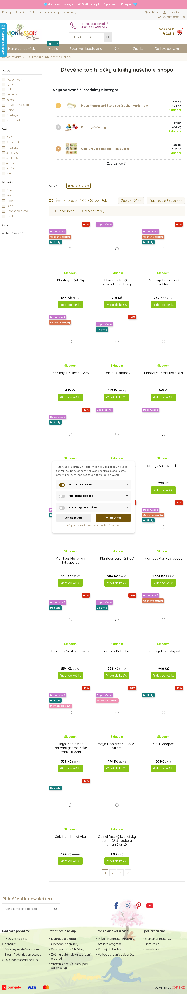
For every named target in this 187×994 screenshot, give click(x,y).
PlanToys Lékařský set (163, 651)
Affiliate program (109, 944)
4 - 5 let (11, 163)
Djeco (10, 84)
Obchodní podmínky (64, 944)
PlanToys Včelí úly (93, 127)
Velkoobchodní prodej (44, 12)
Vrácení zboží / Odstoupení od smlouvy (69, 966)
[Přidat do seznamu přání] (67, 276)
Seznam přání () (173, 17)
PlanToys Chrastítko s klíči (163, 373)
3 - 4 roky (12, 157)
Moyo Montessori (17, 105)
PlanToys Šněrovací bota (163, 466)
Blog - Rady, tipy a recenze (22, 954)
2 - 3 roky (12, 152)
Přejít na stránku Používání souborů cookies (93, 525)
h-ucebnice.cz (154, 949)
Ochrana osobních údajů (67, 949)
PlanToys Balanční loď (116, 558)
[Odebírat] (55, 909)
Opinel (10, 110)
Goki (9, 89)
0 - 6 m (10, 137)
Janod (10, 99)
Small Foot (13, 120)
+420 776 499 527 (16, 938)
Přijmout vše (113, 517)
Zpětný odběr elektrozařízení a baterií (70, 956)
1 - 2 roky (12, 147)
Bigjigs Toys (14, 79)
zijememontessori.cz (158, 938)
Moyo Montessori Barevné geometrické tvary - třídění (70, 748)
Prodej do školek (13, 12)
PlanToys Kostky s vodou (163, 558)
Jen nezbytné (74, 517)
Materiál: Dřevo (79, 185)
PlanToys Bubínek (116, 373)
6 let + (10, 173)
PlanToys (12, 115)
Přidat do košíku (70, 305)
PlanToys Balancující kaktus (163, 282)
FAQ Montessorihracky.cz (21, 960)
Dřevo (10, 190)
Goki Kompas (163, 744)
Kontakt (10, 944)
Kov (9, 195)
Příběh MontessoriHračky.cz (116, 938)
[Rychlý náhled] (73, 276)
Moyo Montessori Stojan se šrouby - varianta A (114, 105)
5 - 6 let (11, 168)
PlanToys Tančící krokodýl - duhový (117, 282)
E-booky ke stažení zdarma (22, 949)
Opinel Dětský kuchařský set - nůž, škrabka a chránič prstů (117, 841)
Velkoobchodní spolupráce (116, 954)
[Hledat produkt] (108, 37)
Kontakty (70, 12)
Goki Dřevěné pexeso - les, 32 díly (105, 149)
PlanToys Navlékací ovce (70, 651)
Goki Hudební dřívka (70, 837)
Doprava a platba (63, 938)
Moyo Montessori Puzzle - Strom (117, 746)
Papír (9, 206)
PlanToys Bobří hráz (117, 651)
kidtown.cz (152, 944)
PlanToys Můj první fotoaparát (70, 560)
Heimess (11, 94)
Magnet (11, 200)
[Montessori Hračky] (22, 32)
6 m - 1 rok (13, 142)
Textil (9, 216)
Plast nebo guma (17, 211)
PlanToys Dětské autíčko (70, 373)
